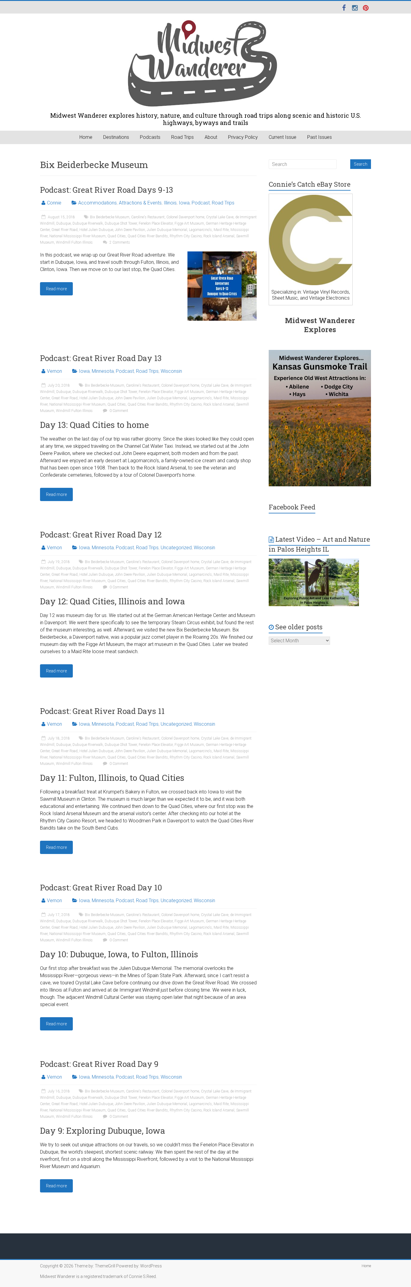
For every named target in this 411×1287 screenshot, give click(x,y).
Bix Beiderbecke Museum (109, 217)
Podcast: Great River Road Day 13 (101, 358)
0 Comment (118, 411)
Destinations (116, 137)
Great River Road (64, 230)
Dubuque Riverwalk (88, 223)
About (211, 137)
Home (85, 137)
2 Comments (119, 242)
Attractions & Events (140, 203)
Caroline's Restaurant (148, 217)
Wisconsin (171, 371)
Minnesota (103, 371)
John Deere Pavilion (130, 230)
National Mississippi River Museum (77, 236)
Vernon (54, 371)
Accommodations (97, 203)
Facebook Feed (292, 507)
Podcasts (150, 137)
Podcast (201, 203)
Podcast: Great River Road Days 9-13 (106, 190)
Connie (54, 203)
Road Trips (182, 137)
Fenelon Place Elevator (156, 223)
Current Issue (282, 137)
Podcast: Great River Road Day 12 (101, 534)
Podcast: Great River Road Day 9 (99, 1064)
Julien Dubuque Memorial (167, 230)
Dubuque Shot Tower (121, 223)
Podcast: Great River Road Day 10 (101, 887)
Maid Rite (221, 230)
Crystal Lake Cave (219, 217)
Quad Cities (116, 236)
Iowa (184, 203)
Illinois (170, 203)
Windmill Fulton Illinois (74, 242)
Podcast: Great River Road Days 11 (102, 711)
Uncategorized (176, 547)
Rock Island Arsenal (218, 236)
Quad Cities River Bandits (148, 236)
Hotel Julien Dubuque (96, 230)
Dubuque (63, 223)
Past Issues (319, 137)
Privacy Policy (243, 137)
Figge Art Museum (189, 223)
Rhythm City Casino (186, 236)
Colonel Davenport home (185, 217)
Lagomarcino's (200, 230)
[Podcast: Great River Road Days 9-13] (222, 254)
